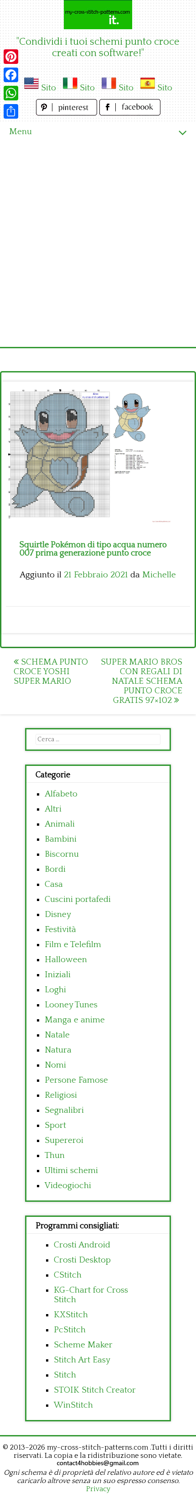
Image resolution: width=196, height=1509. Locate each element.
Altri (53, 809)
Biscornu (62, 854)
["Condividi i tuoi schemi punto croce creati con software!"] (98, 14)
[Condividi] (11, 111)
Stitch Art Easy (82, 1360)
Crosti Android (82, 1245)
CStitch (68, 1275)
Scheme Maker (83, 1345)
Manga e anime (75, 1020)
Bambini (61, 839)
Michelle (159, 575)
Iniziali (58, 975)
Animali (60, 824)
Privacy (98, 1489)
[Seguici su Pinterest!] (67, 113)
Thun (55, 1155)
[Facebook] (11, 75)
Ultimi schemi (71, 1170)
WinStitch (73, 1405)
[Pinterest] (11, 56)
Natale (57, 1035)
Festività (60, 929)
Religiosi (61, 1095)
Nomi (55, 1065)
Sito (48, 88)
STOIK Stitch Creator (95, 1390)
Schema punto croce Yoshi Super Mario (51, 671)
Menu (20, 131)
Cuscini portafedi (78, 899)
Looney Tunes (71, 1005)
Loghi (55, 990)
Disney (58, 914)
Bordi (55, 869)
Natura (58, 1050)
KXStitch (71, 1315)
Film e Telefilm (73, 944)
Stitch (65, 1375)
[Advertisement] (98, 244)
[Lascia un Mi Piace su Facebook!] (129, 113)
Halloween (66, 959)
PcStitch (70, 1330)
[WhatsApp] (11, 93)
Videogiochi (68, 1185)
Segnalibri (64, 1110)
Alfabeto (61, 794)
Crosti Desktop (82, 1260)
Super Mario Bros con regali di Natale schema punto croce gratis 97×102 (141, 681)
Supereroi (64, 1140)
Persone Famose (76, 1080)
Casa (54, 884)
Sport (55, 1125)
